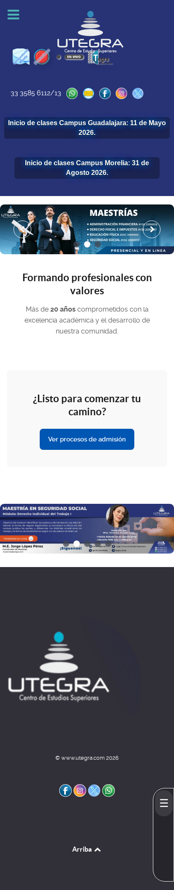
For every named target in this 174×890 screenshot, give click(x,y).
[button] (76, 244)
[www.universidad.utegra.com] (73, 665)
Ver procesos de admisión (87, 439)
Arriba (82, 849)
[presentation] (22, 229)
